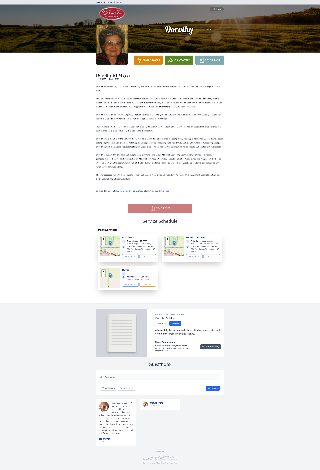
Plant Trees (148, 256)
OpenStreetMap (162, 463)
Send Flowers (147, 284)
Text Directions (130, 256)
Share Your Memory (210, 347)
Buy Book (175, 323)
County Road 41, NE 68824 (138, 279)
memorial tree (126, 190)
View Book (161, 323)
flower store (163, 190)
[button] (110, 243)
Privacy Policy (153, 459)
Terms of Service (167, 459)
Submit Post (213, 388)
